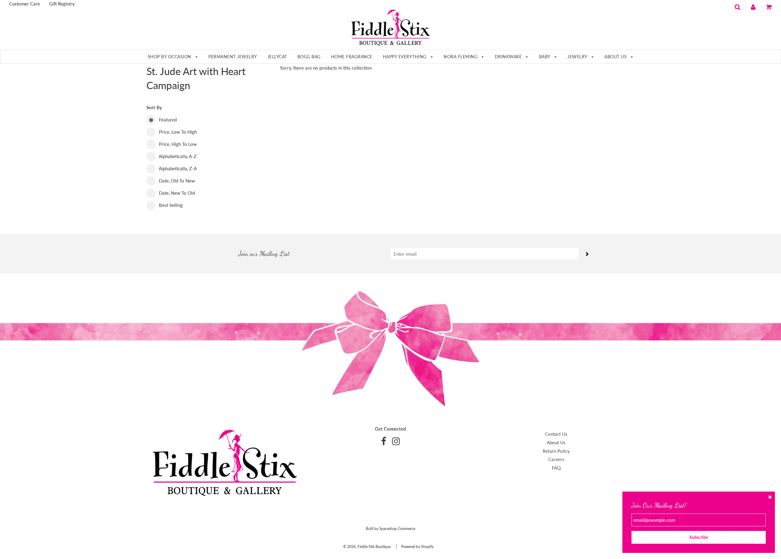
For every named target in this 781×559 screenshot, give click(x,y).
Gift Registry (62, 3)
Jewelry (577, 56)
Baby (545, 56)
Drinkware (509, 56)
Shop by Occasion (170, 56)
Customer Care (24, 3)
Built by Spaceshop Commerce (390, 528)
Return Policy (556, 451)
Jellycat (277, 56)
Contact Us (556, 434)
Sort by (154, 107)
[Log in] (753, 6)
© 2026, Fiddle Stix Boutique (366, 546)
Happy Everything (405, 56)
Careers (556, 459)
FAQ (556, 468)
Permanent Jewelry (232, 56)
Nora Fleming (461, 56)
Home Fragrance (352, 56)
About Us (616, 56)
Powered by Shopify (417, 546)
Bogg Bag (309, 56)
